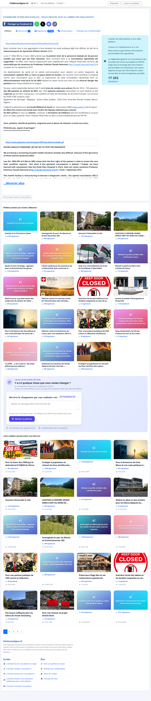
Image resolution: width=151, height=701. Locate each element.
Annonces (23, 31)
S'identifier (114, 3)
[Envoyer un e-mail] (48, 24)
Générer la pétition (23, 419)
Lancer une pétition (131, 3)
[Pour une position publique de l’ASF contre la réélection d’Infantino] (94, 324)
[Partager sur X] (42, 24)
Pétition (8, 31)
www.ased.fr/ (79, 107)
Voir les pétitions (48, 3)
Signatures (45, 31)
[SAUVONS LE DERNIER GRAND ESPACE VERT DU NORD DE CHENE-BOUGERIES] (131, 226)
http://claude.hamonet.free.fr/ (82, 64)
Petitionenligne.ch (19, 3)
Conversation (66, 31)
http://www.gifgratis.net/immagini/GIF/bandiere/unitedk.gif (35, 142)
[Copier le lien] (54, 24)
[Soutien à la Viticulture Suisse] (20, 225)
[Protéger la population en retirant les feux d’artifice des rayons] (94, 357)
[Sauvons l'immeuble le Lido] (94, 225)
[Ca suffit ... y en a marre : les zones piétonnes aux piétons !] (20, 357)
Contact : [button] (60, 3)
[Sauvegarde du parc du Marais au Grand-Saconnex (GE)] (57, 226)
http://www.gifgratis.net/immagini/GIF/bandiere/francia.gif (32, 43)
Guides (6, 659)
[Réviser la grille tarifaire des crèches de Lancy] (131, 259)
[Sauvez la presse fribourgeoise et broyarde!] (131, 291)
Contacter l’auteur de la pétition (18, 197)
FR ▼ (36, 3)
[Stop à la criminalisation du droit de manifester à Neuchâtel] (94, 259)
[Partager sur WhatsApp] (36, 24)
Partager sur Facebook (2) (20, 24)
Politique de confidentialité (88, 31)
